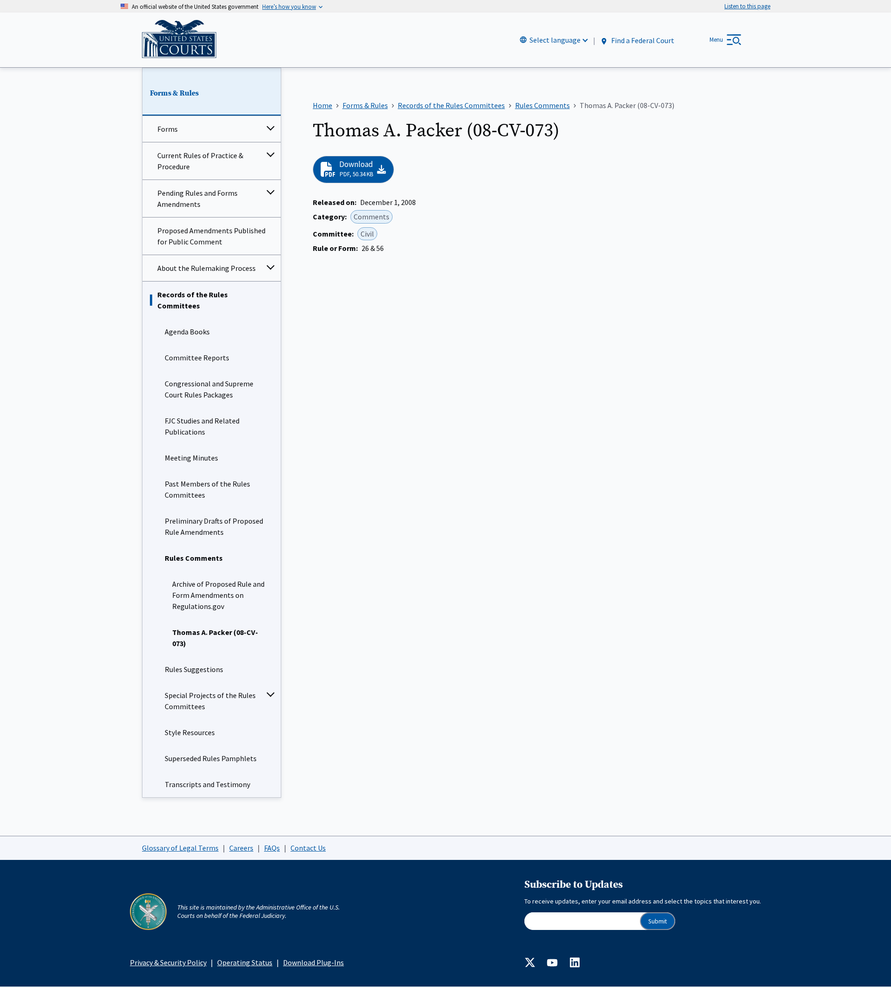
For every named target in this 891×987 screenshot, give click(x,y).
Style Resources (190, 732)
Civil (367, 233)
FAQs (272, 847)
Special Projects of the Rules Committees (210, 701)
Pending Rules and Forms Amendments (197, 198)
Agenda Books (187, 331)
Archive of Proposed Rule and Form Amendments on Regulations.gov (218, 595)
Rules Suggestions (194, 669)
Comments (371, 216)
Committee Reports (197, 357)
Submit (657, 921)
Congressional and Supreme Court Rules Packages (209, 389)
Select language (555, 40)
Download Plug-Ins (313, 962)
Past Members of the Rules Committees (207, 489)
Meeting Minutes (191, 457)
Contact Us (308, 847)
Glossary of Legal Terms (180, 847)
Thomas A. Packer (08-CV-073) (215, 638)
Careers (241, 847)
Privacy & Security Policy (168, 962)
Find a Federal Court (642, 40)
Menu (716, 40)
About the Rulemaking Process (206, 268)
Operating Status (244, 962)
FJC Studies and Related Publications (202, 426)
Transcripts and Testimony (207, 784)
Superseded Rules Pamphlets (211, 758)
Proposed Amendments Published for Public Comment (211, 236)
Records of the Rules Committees (192, 300)
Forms (167, 129)
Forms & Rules (174, 93)
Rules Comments (194, 558)
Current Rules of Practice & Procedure (200, 161)
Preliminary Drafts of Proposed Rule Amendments (214, 526)
